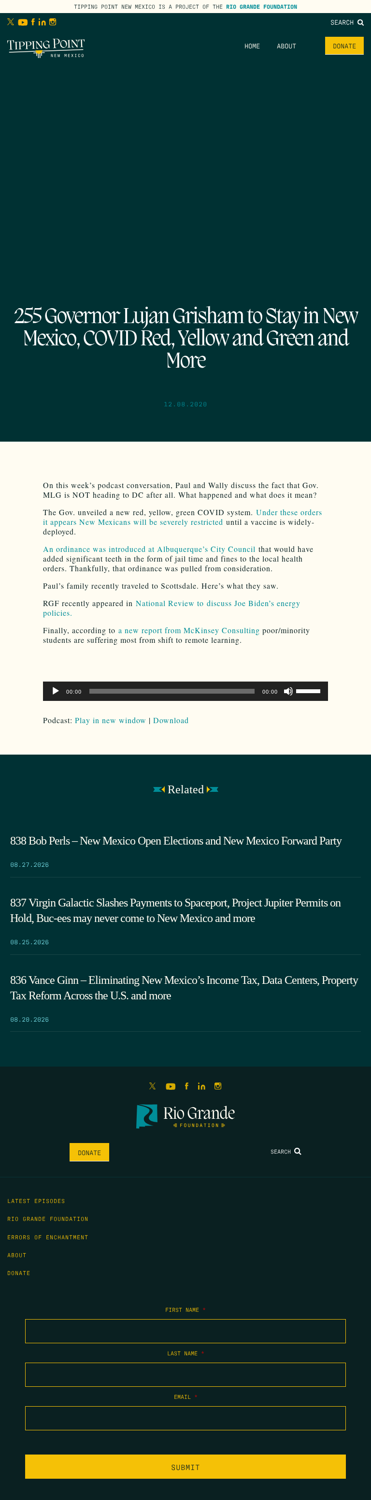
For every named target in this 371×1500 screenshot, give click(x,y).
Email (186, 1396)
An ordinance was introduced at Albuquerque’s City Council (149, 549)
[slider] (309, 690)
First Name (185, 1309)
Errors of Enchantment (47, 1237)
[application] (185, 691)
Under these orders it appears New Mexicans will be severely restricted (182, 517)
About (286, 45)
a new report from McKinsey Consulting (189, 630)
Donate (344, 45)
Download (171, 720)
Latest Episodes (36, 1200)
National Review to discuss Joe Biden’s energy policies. (171, 608)
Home (252, 45)
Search (343, 21)
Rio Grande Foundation (261, 6)
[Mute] (288, 691)
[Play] (55, 691)
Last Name (185, 1353)
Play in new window (110, 720)
